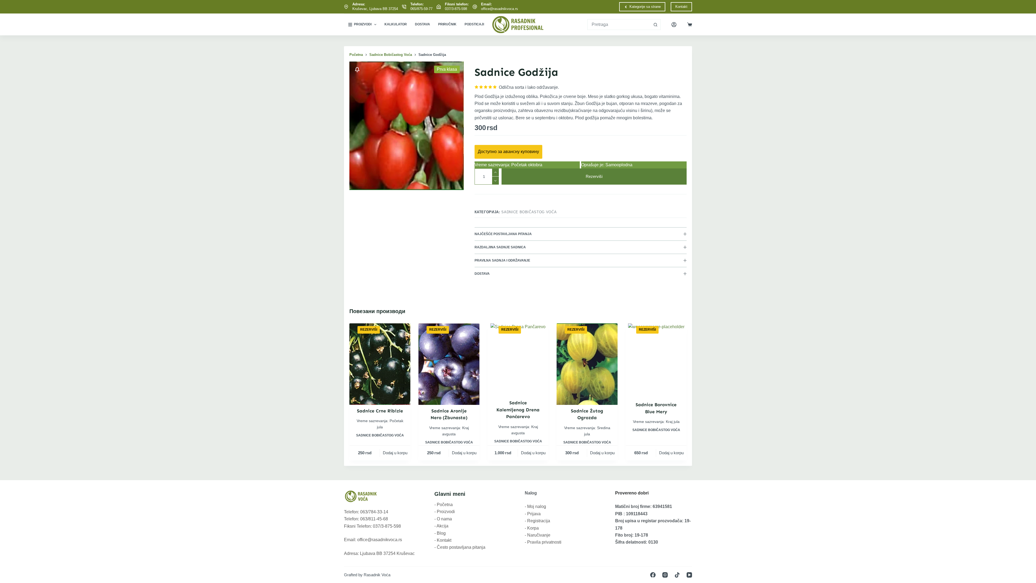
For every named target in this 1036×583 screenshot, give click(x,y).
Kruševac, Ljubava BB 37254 (375, 9)
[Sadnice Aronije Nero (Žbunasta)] (448, 364)
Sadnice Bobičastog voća (529, 212)
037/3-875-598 (456, 9)
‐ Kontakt (442, 540)
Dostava (422, 24)
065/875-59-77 (421, 9)
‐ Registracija (537, 520)
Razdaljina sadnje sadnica (500, 247)
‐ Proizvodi (444, 511)
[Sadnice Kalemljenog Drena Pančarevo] (518, 360)
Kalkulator (395, 24)
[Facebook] (653, 575)
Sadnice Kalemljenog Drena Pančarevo (518, 409)
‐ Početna (443, 504)
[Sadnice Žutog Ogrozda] (587, 364)
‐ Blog (440, 533)
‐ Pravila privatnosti (543, 542)
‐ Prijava (533, 513)
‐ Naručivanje (537, 535)
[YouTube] (689, 575)
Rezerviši (594, 176)
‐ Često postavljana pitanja (459, 547)
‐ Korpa (532, 528)
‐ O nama (443, 519)
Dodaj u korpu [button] (395, 452)
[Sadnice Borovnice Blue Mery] (656, 361)
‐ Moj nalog (535, 506)
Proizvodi (363, 24)
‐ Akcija (441, 526)
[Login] (674, 24)
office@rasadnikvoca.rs (499, 9)
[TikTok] (677, 575)
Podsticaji (474, 24)
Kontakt (681, 7)
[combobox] (619, 24)
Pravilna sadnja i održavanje (502, 260)
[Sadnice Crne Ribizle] (379, 364)
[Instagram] (665, 575)
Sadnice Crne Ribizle (380, 410)
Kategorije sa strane (645, 7)
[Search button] (655, 24)
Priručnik (447, 24)
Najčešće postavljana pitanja (503, 234)
